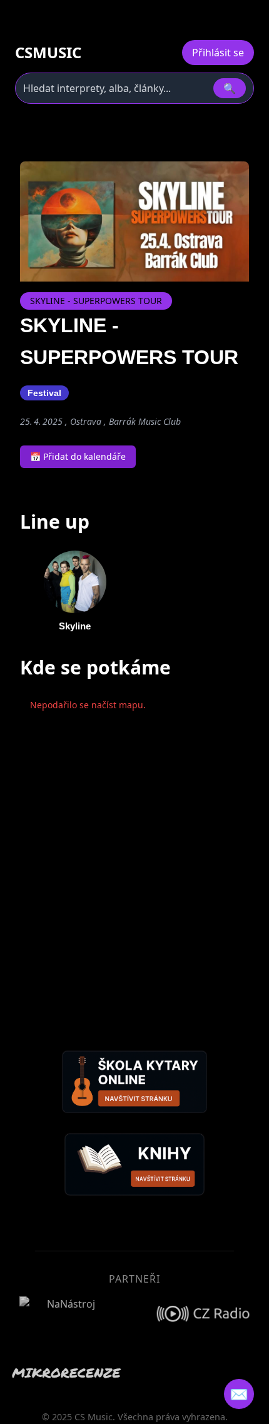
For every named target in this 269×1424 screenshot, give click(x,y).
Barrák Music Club (145, 421)
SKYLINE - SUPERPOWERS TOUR (96, 301)
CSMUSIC (48, 53)
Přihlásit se (218, 52)
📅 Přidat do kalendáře (78, 456)
